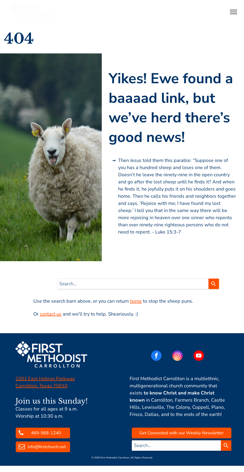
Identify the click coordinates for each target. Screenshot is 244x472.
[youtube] (198, 356)
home (136, 301)
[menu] (233, 12)
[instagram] (177, 356)
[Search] (213, 284)
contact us (50, 314)
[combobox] (132, 284)
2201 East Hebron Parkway (45, 378)
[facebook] (156, 356)
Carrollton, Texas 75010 (41, 386)
